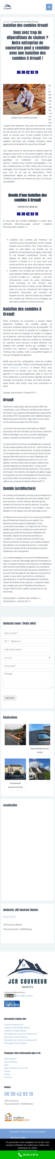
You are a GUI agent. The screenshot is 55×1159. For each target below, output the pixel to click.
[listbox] (27, 657)
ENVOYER (9, 698)
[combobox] (6, 641)
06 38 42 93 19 (9, 917)
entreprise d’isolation (19, 367)
